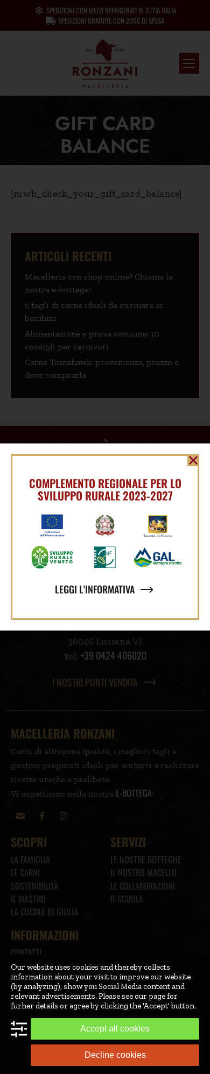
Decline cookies (115, 1054)
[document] (105, 537)
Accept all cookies (115, 1028)
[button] (193, 460)
